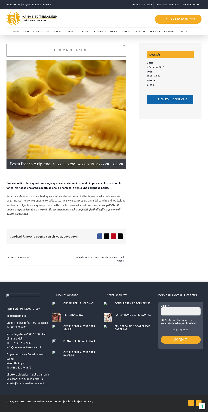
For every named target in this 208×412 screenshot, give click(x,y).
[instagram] (199, 403)
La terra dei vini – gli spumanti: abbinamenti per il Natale (98, 258)
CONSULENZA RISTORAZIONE (132, 303)
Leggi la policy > (180, 329)
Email (165, 305)
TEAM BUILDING (73, 314)
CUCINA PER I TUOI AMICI (78, 303)
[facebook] (191, 403)
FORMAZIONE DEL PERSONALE (133, 314)
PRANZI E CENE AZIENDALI (79, 341)
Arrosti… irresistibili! (18, 257)
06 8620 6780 (13, 4)
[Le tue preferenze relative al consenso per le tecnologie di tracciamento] (202, 406)
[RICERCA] (194, 30)
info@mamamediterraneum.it (36, 4)
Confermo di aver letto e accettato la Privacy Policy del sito (179, 322)
